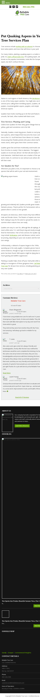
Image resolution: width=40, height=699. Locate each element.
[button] (4, 2)
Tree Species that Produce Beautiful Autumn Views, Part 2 (21, 601)
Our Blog (20, 274)
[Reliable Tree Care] (22, 15)
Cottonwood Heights (23, 653)
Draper (10, 653)
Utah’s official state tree (15, 57)
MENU (8, 3)
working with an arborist (24, 46)
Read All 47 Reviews (22, 397)
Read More (7, 373)
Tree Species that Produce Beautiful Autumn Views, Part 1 (21, 621)
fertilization (13, 235)
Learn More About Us (22, 426)
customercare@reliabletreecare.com (13, 683)
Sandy (4, 653)
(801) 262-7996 (28, 7)
